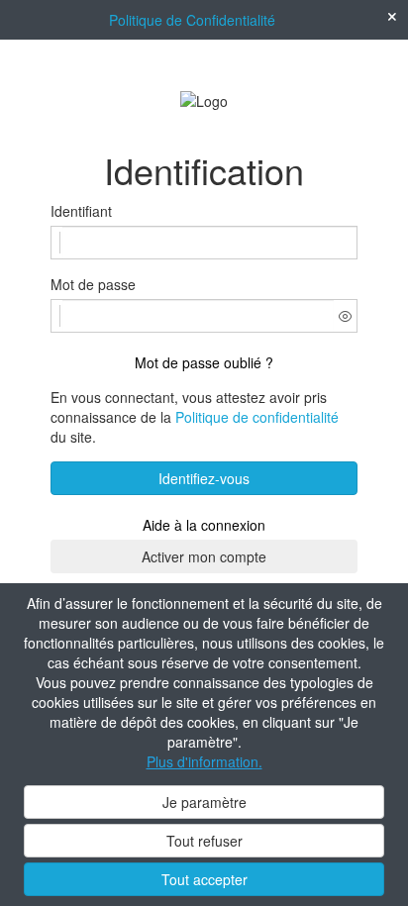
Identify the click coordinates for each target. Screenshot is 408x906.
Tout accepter (204, 879)
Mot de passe (93, 284)
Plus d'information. (204, 761)
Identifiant (81, 211)
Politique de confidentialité (257, 417)
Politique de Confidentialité (192, 20)
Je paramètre (204, 802)
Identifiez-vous (204, 478)
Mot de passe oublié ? (204, 362)
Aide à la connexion (204, 525)
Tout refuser (204, 841)
